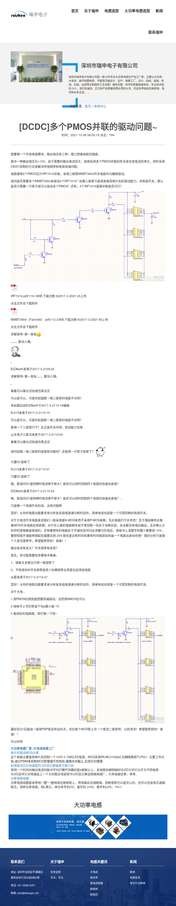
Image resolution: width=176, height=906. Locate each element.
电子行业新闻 (137, 883)
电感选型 (111, 10)
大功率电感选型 (137, 10)
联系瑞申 (155, 32)
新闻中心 (100, 106)
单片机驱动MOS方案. (25, 752)
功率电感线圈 (20, 778)
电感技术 (135, 877)
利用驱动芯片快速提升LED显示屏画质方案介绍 (42, 765)
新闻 (159, 10)
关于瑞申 (91, 10)
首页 (75, 10)
